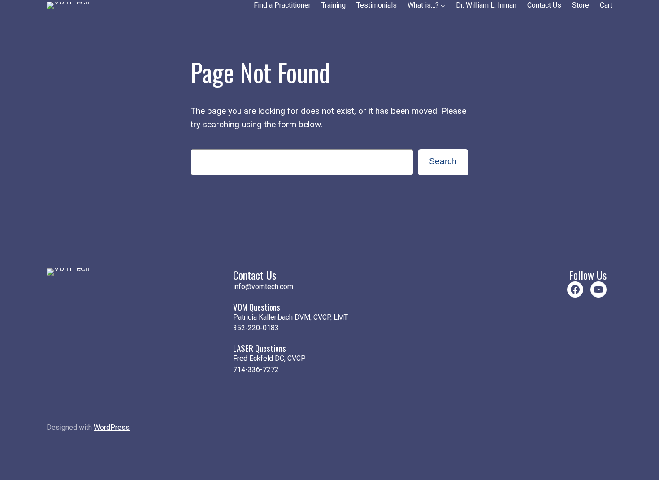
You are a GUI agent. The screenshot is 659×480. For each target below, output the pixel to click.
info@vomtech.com (263, 286)
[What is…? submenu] (443, 6)
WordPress (112, 427)
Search (443, 161)
